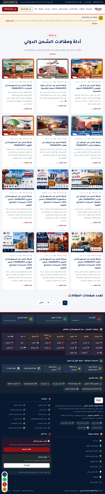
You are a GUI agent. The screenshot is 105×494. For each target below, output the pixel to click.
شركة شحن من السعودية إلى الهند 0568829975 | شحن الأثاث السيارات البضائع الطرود (87, 263)
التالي (41, 303)
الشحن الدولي (63, 9)
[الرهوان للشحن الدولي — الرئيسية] (98, 9)
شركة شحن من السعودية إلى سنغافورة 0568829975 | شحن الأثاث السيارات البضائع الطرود (52, 201)
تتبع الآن (27, 465)
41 (48, 303)
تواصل (34, 9)
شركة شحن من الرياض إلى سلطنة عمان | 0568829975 (88, 144)
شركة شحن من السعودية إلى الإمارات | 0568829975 (18, 87)
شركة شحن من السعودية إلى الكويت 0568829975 (18, 144)
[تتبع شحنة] (4, 489)
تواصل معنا (16, 491)
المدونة (40, 9)
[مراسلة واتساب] (4, 479)
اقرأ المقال (97, 109)
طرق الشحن (73, 9)
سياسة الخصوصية (28, 491)
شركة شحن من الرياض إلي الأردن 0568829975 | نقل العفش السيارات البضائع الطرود (88, 201)
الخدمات (54, 9)
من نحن (47, 9)
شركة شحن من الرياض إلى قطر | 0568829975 (54, 144)
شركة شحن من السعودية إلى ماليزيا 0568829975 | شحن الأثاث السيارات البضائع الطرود (18, 201)
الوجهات (82, 9)
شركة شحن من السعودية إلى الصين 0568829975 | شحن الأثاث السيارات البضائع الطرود (52, 263)
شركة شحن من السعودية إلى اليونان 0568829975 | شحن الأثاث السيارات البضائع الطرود (18, 263)
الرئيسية (89, 9)
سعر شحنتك (8, 9)
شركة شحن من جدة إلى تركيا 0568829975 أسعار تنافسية (53, 87)
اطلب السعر (26, 449)
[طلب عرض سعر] (4, 484)
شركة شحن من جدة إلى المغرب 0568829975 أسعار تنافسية (88, 89)
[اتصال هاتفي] (4, 474)
